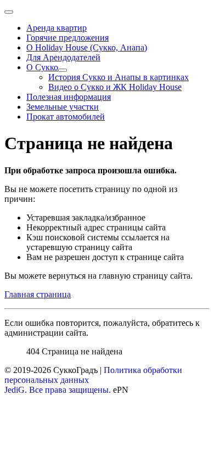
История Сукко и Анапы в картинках (118, 77)
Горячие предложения (67, 37)
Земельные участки (62, 106)
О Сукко (42, 67)
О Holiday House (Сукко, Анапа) (86, 47)
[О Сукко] (62, 70)
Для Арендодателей (63, 57)
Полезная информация (68, 96)
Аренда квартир (56, 27)
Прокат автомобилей (65, 116)
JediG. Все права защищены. (57, 389)
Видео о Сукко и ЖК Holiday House (115, 87)
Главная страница (37, 294)
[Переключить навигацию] (8, 12)
